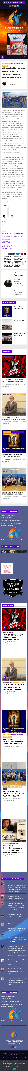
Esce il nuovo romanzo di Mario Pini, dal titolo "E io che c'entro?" (17, 962)
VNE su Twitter (16, 1058)
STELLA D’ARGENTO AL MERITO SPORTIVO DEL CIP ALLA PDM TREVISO (12, 494)
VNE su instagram (6, 1058)
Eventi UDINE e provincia (17, 63)
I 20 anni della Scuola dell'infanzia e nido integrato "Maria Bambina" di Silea (16, 917)
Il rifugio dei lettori (8, 845)
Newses (24, 1053)
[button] (25, 57)
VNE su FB (23, 1058)
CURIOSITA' (6, 469)
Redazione (13, 83)
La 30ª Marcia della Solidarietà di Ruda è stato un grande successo (7, 248)
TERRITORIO (5, 65)
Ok (14, 1068)
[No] (26, 1065)
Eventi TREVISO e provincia (17, 394)
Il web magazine (14, 27)
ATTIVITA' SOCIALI (6, 63)
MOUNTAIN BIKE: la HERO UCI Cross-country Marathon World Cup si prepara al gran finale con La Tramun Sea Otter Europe (14, 382)
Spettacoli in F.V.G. (8, 434)
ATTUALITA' (6, 357)
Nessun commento (8, 644)
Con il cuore (6, 843)
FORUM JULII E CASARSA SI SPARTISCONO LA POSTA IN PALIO (16, 971)
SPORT (11, 357)
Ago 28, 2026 (8, 384)
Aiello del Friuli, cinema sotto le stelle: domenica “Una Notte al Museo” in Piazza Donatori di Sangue (12, 457)
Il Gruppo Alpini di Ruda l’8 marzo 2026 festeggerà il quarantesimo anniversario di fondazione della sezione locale (7, 238)
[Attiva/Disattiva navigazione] (21, 57)
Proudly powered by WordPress (9, 1053)
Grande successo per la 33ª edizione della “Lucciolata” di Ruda (19, 236)
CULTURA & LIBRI (7, 394)
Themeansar (14, 1054)
